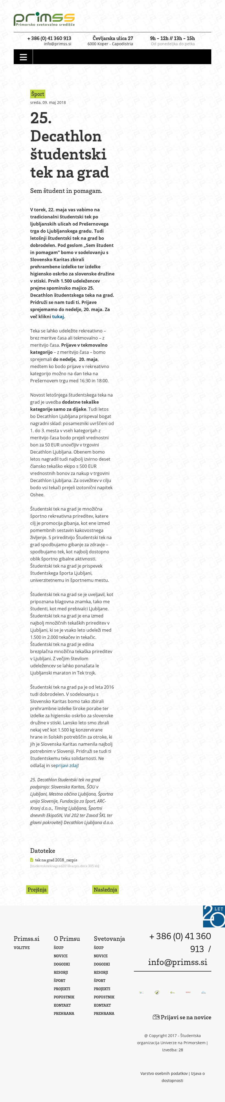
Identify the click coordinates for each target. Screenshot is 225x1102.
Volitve (22, 947)
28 (181, 1049)
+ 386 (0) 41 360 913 (49, 38)
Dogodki (62, 964)
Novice (61, 955)
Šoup (58, 947)
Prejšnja (37, 889)
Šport (59, 980)
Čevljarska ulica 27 (113, 38)
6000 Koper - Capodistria (110, 43)
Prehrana (64, 1013)
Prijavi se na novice (185, 1017)
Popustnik (64, 997)
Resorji (61, 972)
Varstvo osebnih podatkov (164, 1073)
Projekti (62, 988)
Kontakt (62, 1005)
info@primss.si (57, 43)
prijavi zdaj (67, 765)
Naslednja (105, 889)
